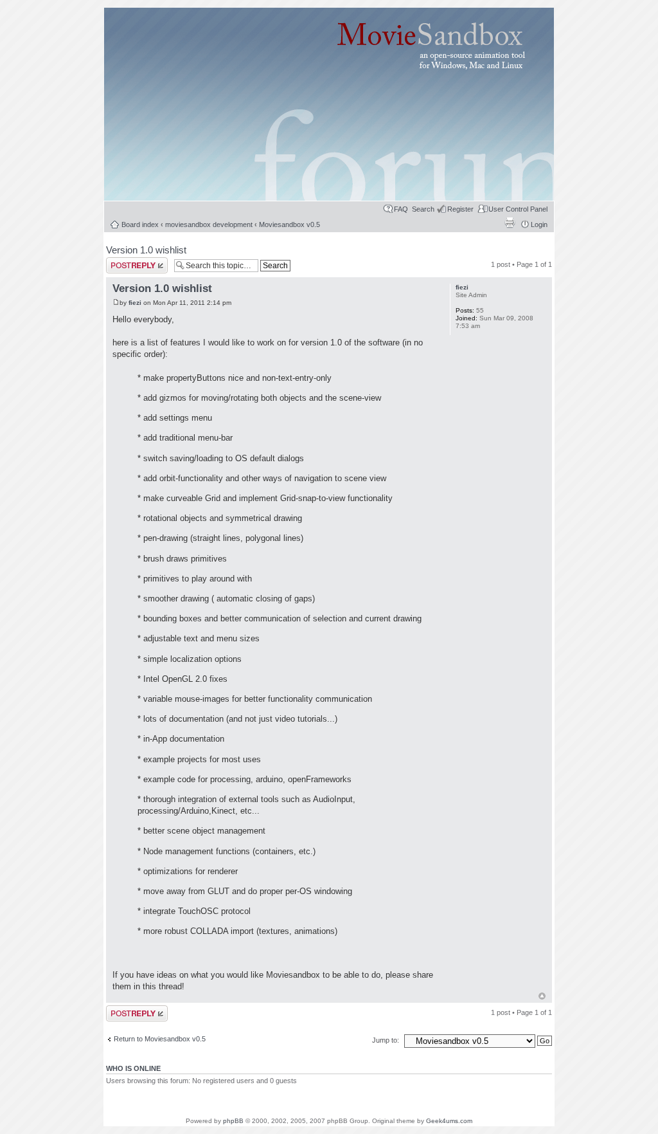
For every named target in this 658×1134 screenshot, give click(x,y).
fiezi (135, 302)
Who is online (133, 1068)
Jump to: (386, 1040)
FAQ (401, 209)
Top (542, 996)
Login (539, 224)
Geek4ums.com (449, 1120)
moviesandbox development (209, 224)
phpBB (233, 1120)
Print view (509, 222)
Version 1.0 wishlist (146, 249)
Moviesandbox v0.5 (289, 224)
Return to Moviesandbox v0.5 (160, 1039)
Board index (140, 224)
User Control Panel (517, 209)
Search (423, 209)
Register (460, 209)
